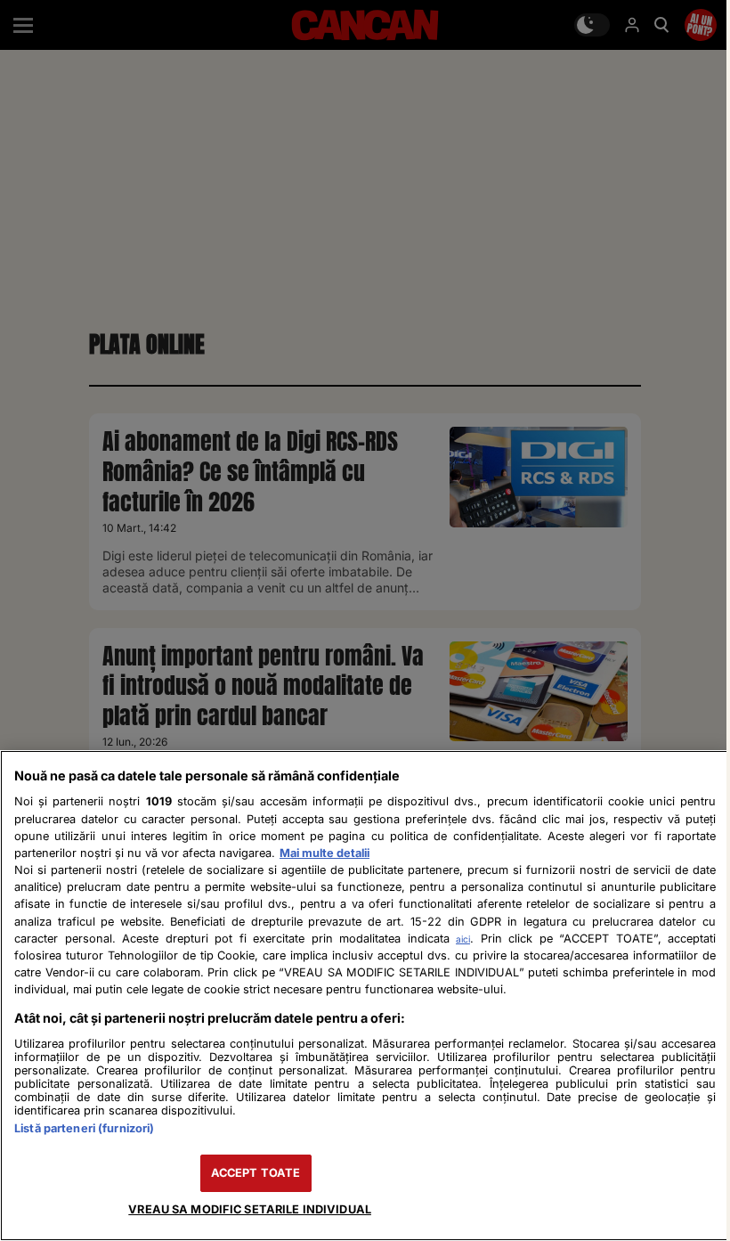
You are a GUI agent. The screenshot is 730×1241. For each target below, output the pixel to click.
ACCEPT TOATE (256, 1173)
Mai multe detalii (324, 853)
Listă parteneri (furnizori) (84, 1128)
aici (463, 939)
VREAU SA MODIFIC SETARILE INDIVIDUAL (249, 1209)
